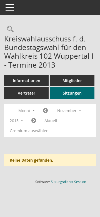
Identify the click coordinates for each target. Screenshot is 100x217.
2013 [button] (15, 120)
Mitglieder (72, 80)
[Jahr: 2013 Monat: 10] (45, 111)
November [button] (67, 110)
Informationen (26, 80)
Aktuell (50, 120)
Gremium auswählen (29, 130)
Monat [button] (24, 110)
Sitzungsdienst (68, 181)
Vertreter (26, 93)
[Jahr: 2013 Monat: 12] (33, 121)
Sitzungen (72, 93)
